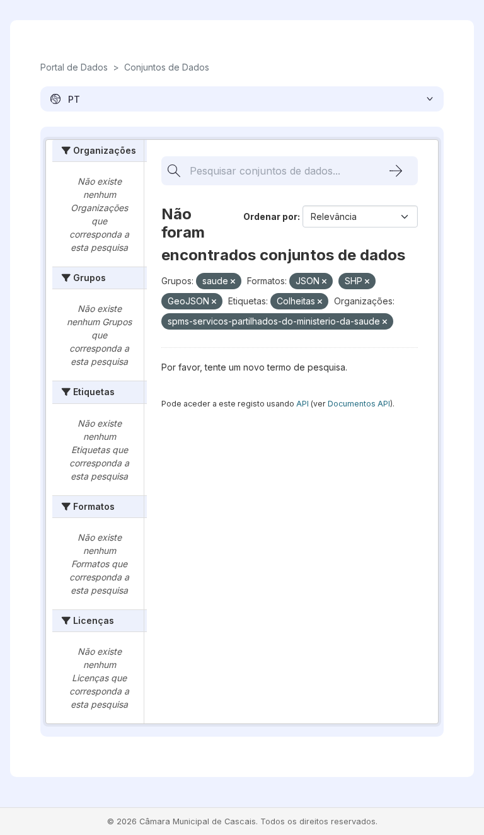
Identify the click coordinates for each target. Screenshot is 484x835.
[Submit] (396, 170)
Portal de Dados (74, 67)
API (302, 403)
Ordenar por (270, 216)
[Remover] (233, 281)
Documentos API (359, 403)
